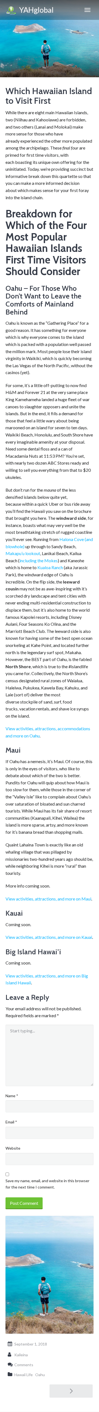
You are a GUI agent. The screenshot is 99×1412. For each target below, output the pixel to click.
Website (13, 1148)
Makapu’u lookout (23, 553)
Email (11, 1122)
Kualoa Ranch (50, 567)
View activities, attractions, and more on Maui (48, 898)
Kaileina (21, 1354)
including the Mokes (39, 560)
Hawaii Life (23, 1374)
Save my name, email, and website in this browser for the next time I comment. (47, 1183)
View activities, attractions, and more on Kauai (49, 937)
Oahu (40, 1374)
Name (12, 1095)
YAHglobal (35, 9)
